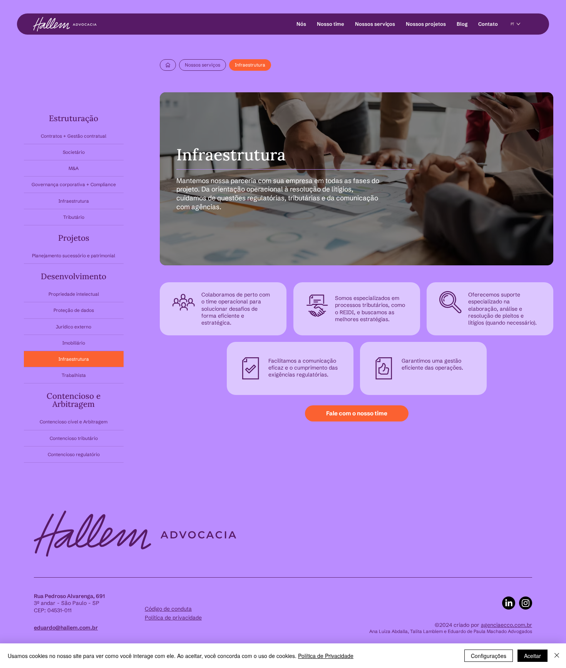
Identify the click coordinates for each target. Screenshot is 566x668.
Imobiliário (73, 343)
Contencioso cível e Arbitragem (73, 422)
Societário (74, 152)
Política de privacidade (173, 617)
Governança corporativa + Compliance (74, 184)
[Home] (168, 65)
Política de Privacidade (325, 656)
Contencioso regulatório (74, 454)
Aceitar (532, 656)
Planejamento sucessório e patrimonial (73, 255)
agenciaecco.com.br (506, 624)
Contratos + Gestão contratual (73, 136)
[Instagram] (525, 603)
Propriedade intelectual (74, 294)
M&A (74, 168)
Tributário (73, 217)
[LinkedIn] (508, 603)
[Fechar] (556, 656)
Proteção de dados (74, 310)
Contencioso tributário (74, 438)
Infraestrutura (74, 201)
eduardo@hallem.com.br (66, 627)
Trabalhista (74, 375)
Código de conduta (168, 608)
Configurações (488, 656)
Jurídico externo (73, 327)
